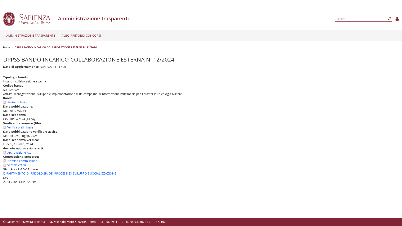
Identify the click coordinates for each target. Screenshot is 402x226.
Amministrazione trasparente (30, 35)
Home (6, 47)
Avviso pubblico (17, 102)
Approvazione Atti (19, 152)
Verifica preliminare (20, 127)
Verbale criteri (16, 165)
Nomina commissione (22, 161)
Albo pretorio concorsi (81, 35)
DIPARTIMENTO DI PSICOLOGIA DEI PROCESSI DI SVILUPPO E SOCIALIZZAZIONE (59, 173)
